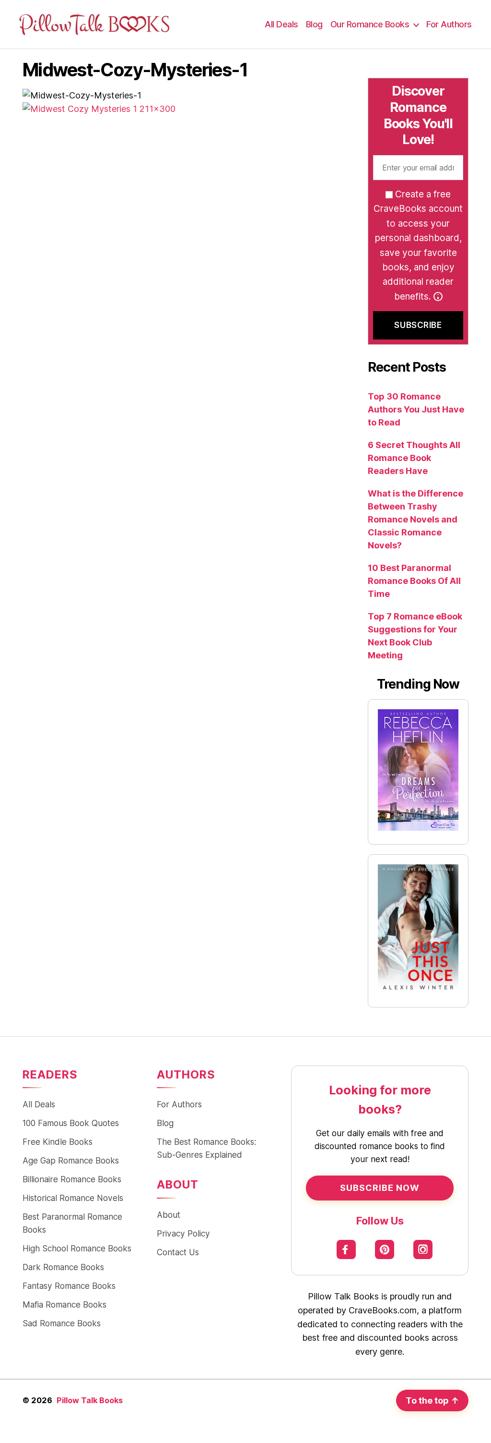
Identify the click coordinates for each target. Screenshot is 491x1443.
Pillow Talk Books (90, 1400)
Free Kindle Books (58, 1142)
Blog (314, 24)
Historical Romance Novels (73, 1198)
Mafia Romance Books (64, 1304)
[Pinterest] (385, 1250)
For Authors (449, 24)
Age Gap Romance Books (71, 1160)
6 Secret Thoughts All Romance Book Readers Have (414, 458)
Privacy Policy (183, 1233)
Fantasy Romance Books (69, 1286)
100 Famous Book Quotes (71, 1123)
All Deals (281, 24)
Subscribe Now (380, 1188)
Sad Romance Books (62, 1323)
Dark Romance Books (63, 1267)
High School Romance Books (77, 1248)
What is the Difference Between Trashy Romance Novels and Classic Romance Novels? (415, 519)
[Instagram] (423, 1250)
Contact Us (178, 1252)
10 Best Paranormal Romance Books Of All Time (414, 581)
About (168, 1215)
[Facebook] (346, 1250)
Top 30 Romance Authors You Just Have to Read (416, 409)
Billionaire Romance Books (72, 1179)
